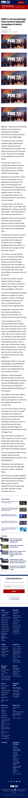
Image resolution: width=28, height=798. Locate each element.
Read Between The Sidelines (16, 668)
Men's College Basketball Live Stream (16, 763)
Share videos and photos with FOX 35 (17, 715)
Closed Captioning (5, 735)
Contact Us (4, 713)
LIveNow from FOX (4, 697)
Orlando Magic (16, 671)
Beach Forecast (16, 625)
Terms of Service (15, 599)
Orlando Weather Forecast (17, 617)
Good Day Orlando (5, 690)
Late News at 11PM (4, 694)
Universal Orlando (5, 679)
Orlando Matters (5, 692)
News (10, 30)
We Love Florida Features (5, 670)
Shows (3, 683)
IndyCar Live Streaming (16, 759)
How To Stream (5, 685)
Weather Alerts (16, 615)
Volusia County (4, 631)
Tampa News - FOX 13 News (16, 691)
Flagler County (4, 620)
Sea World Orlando (5, 678)
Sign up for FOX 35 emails (5, 721)
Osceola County (5, 627)
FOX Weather (16, 628)
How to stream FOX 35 (5, 708)
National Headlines (5, 617)
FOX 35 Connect (17, 718)
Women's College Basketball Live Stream (17, 768)
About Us (4, 705)
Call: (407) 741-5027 (16, 708)
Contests (4, 742)
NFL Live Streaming (15, 747)
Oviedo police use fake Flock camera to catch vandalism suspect (18, 567)
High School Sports (17, 676)
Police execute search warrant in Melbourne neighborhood (16, 540)
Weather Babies (17, 650)
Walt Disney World (5, 676)
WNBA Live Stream (15, 771)
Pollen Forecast (16, 627)
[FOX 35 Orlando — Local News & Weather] (5, 2)
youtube (17, 781)
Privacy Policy (15, 598)
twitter (11, 781)
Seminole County (5, 629)
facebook (8, 781)
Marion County (4, 624)
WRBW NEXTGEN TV (5, 729)
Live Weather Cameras (16, 613)
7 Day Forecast (16, 620)
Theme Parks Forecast (16, 622)
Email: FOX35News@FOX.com (18, 711)
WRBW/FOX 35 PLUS (4, 732)
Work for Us (4, 717)
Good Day (16, 644)
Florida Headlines (5, 612)
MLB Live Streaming (15, 753)
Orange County (5, 626)
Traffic (3, 644)
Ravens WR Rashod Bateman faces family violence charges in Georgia (9, 522)
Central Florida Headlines (4, 614)
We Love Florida (17, 646)
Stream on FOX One (16, 743)
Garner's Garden (17, 657)
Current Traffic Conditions (4, 649)
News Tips (16, 705)
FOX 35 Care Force (17, 648)
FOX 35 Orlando (4, 30)
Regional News (16, 684)
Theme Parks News (4, 673)
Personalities (4, 715)
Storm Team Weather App (16, 631)
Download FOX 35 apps (5, 724)
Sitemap (3, 640)
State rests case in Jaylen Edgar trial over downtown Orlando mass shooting (9, 529)
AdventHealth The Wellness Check (17, 652)
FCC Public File (4, 736)
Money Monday (16, 662)
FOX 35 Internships (5, 719)
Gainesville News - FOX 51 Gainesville (17, 688)
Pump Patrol (4, 646)
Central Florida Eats (4, 700)
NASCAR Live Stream (16, 756)
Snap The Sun (16, 633)
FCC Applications (5, 738)
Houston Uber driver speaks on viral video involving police (9, 502)
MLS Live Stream (17, 773)
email (20, 781)
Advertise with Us (5, 727)
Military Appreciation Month (4, 638)
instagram (14, 781)
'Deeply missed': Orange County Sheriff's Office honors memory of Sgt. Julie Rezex (18, 561)
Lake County (4, 622)
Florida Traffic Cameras (4, 655)
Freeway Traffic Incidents (5, 652)
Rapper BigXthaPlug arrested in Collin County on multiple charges (9, 515)
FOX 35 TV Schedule (3, 688)
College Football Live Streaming (17, 750)
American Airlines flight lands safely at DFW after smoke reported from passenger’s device (9, 509)
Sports (15, 666)
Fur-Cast (15, 658)
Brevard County (5, 619)
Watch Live (21, 2)
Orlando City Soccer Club (16, 673)
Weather (16, 610)
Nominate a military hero (4, 633)
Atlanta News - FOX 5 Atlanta (16, 694)
